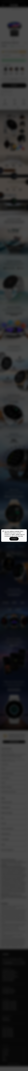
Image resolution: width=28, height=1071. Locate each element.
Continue (14, 539)
